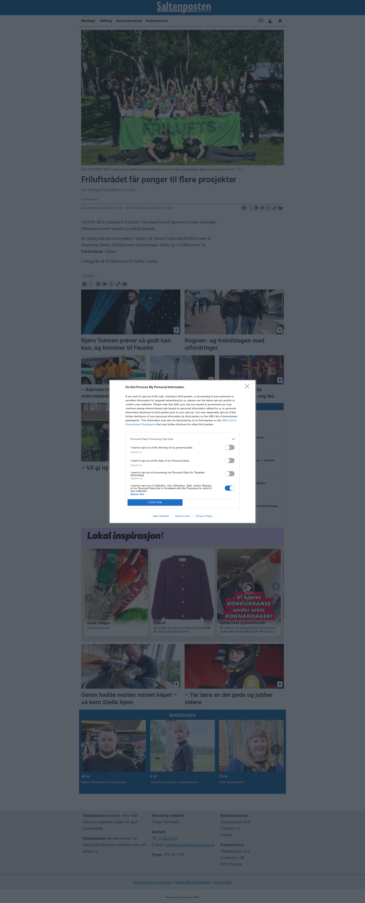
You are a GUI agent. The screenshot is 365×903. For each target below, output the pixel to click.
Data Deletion (161, 515)
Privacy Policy (204, 515)
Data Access (182, 515)
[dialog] (182, 451)
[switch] (230, 447)
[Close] (248, 387)
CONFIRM (155, 502)
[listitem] (182, 439)
